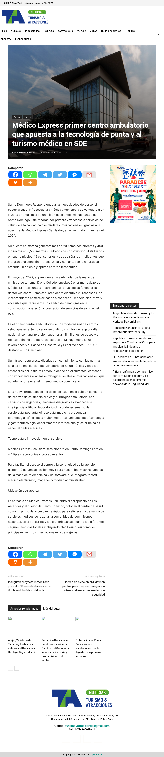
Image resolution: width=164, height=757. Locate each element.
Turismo (27, 117)
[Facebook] (146, 3)
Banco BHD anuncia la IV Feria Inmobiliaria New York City (131, 330)
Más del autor (51, 608)
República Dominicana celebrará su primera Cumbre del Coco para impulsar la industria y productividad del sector (134, 344)
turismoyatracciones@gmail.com (87, 726)
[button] (159, 35)
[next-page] (16, 668)
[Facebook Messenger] (75, 174)
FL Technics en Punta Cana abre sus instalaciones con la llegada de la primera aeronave (88, 648)
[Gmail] (89, 174)
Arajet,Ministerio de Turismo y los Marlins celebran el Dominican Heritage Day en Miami (134, 317)
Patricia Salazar (26, 152)
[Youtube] (160, 3)
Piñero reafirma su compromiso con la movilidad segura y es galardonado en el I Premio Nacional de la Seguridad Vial (133, 378)
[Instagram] (151, 3)
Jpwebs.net (97, 754)
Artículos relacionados (24, 608)
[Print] (15, 182)
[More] (30, 182)
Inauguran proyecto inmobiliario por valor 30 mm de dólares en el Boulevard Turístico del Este (29, 586)
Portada (16, 117)
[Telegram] (45, 174)
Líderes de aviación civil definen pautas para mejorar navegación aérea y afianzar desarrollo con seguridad (83, 588)
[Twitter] (156, 3)
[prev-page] (10, 668)
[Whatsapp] (30, 174)
